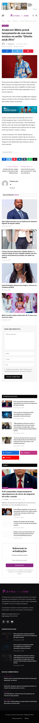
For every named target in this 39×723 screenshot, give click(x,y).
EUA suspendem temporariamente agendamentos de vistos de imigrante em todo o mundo (25, 403)
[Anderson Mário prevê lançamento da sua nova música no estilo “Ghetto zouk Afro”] (19, 66)
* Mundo (5, 488)
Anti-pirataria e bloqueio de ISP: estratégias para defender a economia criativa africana (24, 414)
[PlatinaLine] (19, 16)
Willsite (27, 718)
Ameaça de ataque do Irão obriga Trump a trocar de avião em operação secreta (25, 523)
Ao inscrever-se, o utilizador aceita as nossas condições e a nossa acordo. (20, 571)
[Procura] (36, 16)
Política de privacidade (25, 571)
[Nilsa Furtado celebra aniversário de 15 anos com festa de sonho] (19, 303)
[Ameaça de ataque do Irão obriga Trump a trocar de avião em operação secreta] (7, 523)
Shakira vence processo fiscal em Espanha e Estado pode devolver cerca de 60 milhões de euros (24, 533)
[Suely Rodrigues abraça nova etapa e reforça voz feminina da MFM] (19, 273)
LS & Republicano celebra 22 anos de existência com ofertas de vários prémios (19, 694)
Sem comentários (8, 46)
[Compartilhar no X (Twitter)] (17, 51)
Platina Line (11, 44)
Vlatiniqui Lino (8, 676)
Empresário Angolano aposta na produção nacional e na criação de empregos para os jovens (20, 687)
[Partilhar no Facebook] (7, 51)
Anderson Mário (7, 152)
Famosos (5, 25)
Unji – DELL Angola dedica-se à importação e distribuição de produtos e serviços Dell (20, 702)
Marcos (6, 691)
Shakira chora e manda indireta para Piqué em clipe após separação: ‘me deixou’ (20, 679)
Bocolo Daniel (8, 699)
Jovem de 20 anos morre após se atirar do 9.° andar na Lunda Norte (28, 171)
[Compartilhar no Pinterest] (28, 51)
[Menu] (3, 16)
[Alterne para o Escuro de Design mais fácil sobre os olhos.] (33, 15)
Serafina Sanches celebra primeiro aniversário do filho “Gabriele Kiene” (10, 171)
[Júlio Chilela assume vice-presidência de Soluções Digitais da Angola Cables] (19, 209)
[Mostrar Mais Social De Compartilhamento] (35, 51)
